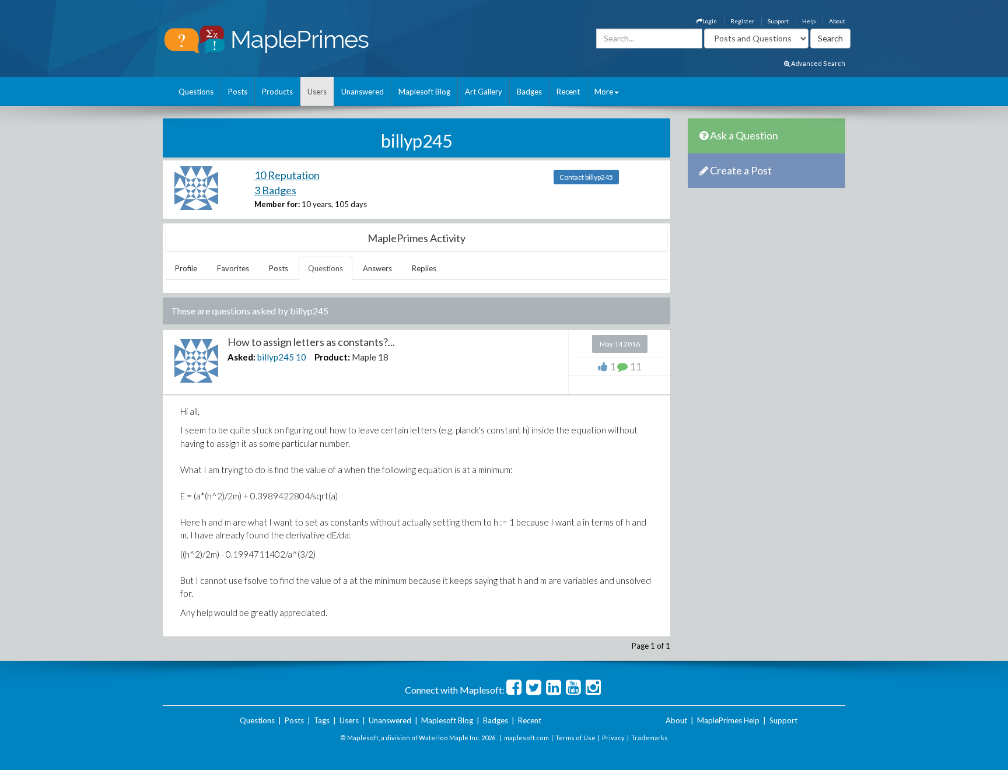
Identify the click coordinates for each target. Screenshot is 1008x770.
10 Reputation (287, 175)
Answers (377, 268)
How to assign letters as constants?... (311, 341)
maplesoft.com (526, 737)
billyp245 (275, 357)
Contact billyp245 (586, 177)
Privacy (613, 737)
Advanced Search (817, 63)
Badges (529, 91)
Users (317, 91)
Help (809, 21)
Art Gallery (483, 91)
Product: (332, 357)
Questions (196, 91)
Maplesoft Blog (424, 91)
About (837, 21)
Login (709, 21)
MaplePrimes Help (728, 720)
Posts (237, 91)
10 (301, 357)
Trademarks (649, 737)
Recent (568, 91)
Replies (424, 268)
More (603, 91)
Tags (322, 720)
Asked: (242, 357)
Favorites (233, 268)
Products (277, 91)
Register (742, 21)
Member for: (277, 204)
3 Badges (275, 190)
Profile (186, 268)
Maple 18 (370, 357)
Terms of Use (575, 737)
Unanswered (362, 91)
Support (778, 21)
